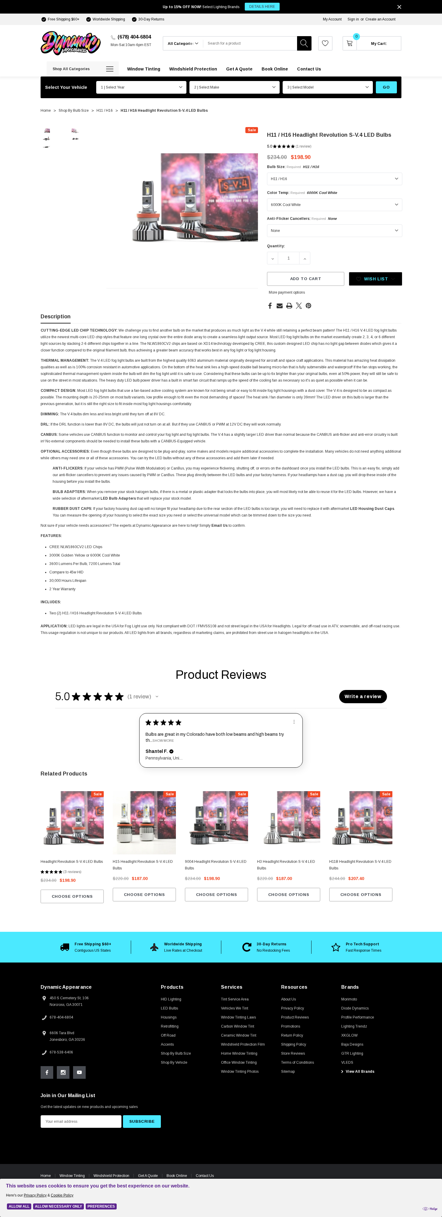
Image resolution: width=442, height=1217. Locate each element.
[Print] (289, 305)
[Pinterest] (308, 305)
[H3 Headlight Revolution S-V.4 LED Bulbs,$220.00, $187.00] (288, 822)
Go (386, 87)
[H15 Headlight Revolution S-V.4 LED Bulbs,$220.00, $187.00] (144, 822)
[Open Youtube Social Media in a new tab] (79, 1072)
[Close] (399, 7)
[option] (86, 947)
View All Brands (359, 1071)
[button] (157, 696)
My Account (332, 19)
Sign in (353, 19)
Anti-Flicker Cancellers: (302, 219)
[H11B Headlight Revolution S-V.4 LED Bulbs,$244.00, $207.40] (360, 822)
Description (56, 317)
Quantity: (276, 246)
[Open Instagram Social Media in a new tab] (63, 1072)
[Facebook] (270, 305)
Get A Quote (148, 1176)
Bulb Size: (293, 167)
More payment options (287, 292)
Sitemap (288, 1071)
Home (46, 1176)
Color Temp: (302, 193)
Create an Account (380, 19)
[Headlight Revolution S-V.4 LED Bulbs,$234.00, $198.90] (72, 822)
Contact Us (205, 1176)
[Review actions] (294, 722)
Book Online (177, 1176)
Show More (163, 740)
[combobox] (250, 43)
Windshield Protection (111, 1176)
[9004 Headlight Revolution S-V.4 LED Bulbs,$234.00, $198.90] (216, 822)
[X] (299, 305)
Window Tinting (72, 1176)
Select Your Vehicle (66, 87)
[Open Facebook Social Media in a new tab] (47, 1072)
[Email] (280, 305)
